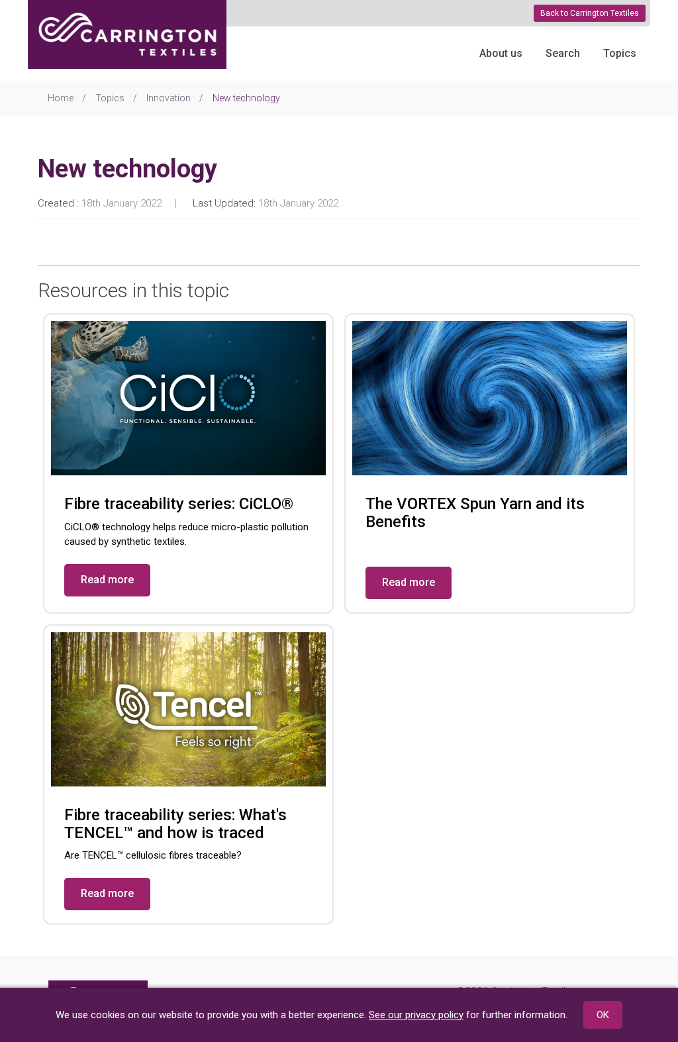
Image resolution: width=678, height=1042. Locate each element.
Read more (107, 579)
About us (500, 53)
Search (563, 53)
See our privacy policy (416, 1015)
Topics (619, 53)
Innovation (168, 98)
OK (603, 1015)
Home (60, 98)
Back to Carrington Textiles (589, 13)
